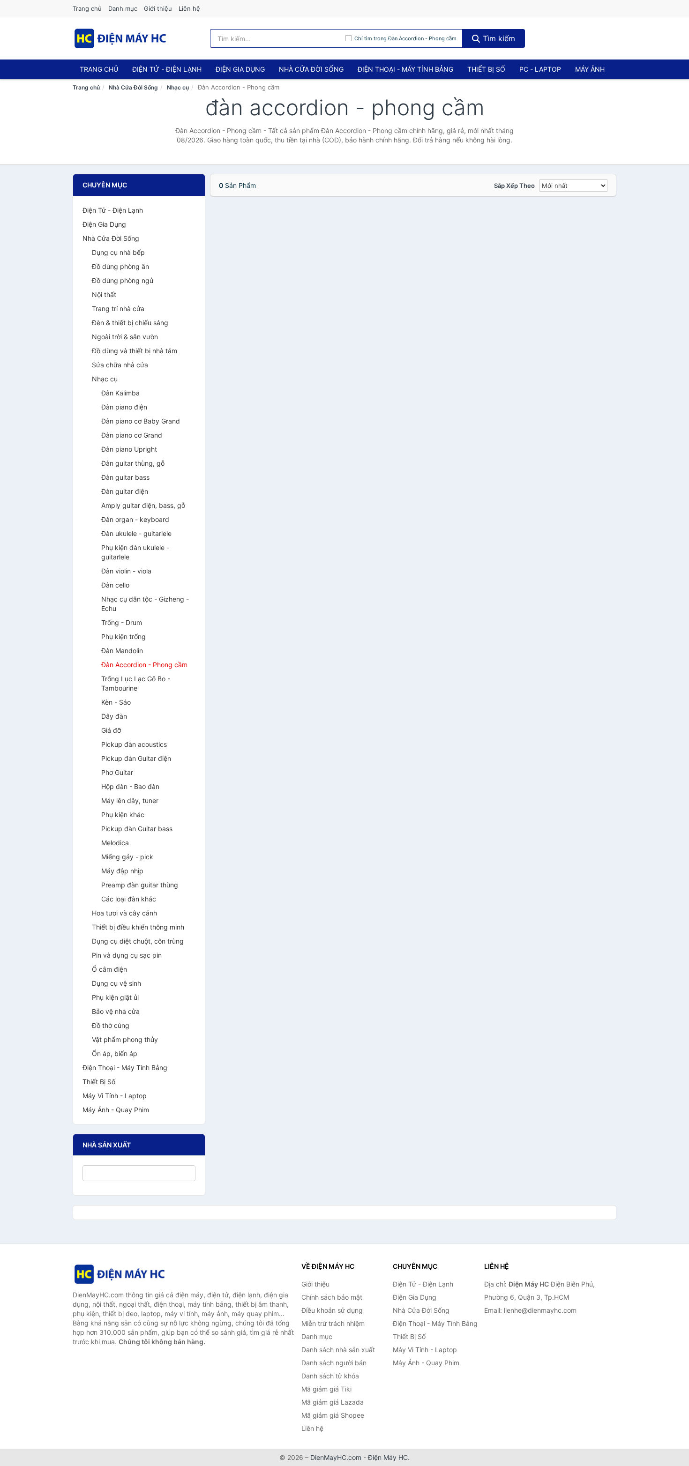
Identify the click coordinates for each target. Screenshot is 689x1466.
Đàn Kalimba (120, 393)
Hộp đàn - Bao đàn (130, 786)
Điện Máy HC (388, 1457)
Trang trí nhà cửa (118, 309)
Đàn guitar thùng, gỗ (133, 463)
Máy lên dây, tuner (129, 800)
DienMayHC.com (335, 1457)
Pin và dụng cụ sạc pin (127, 955)
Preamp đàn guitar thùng (139, 885)
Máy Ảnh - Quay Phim (115, 1110)
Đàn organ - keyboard (135, 519)
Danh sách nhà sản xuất (338, 1350)
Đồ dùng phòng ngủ (122, 280)
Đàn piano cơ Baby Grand (140, 421)
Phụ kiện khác (122, 815)
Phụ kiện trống (123, 636)
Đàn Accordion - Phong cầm (144, 665)
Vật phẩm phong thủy (125, 1039)
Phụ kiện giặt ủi (115, 997)
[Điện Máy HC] (119, 1274)
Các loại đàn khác (128, 899)
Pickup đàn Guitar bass (136, 829)
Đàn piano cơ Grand (131, 435)
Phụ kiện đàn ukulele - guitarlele (135, 552)
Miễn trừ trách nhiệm (333, 1323)
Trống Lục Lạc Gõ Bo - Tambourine (135, 683)
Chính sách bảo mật (331, 1297)
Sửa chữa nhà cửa (120, 365)
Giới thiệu (158, 8)
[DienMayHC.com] (120, 38)
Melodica (115, 843)
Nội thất (104, 294)
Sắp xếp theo (514, 185)
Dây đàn (114, 716)
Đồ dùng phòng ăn (120, 266)
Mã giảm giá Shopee (332, 1415)
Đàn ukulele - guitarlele (136, 533)
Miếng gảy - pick (127, 857)
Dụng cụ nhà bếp (118, 252)
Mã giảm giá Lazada (332, 1402)
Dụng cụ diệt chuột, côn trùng (138, 941)
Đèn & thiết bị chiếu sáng (130, 323)
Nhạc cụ (178, 87)
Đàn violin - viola (126, 571)
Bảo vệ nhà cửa (116, 1011)
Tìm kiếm (497, 38)
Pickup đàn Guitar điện (136, 758)
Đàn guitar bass (125, 477)
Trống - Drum (121, 622)
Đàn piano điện (124, 407)
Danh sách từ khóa (330, 1376)
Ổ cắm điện (109, 969)
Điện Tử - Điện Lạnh (167, 69)
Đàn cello (115, 585)
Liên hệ (189, 8)
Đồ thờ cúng (110, 1025)
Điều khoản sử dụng (332, 1310)
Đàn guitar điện (124, 491)
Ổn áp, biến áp (114, 1053)
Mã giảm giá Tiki (326, 1389)
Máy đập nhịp (122, 871)
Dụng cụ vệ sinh (116, 983)
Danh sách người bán (334, 1363)
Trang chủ (87, 8)
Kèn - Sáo (116, 702)
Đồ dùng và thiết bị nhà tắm (134, 351)
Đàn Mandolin (122, 651)
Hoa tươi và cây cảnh (124, 913)
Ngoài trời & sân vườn (125, 337)
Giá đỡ (111, 730)
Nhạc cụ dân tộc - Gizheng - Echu (145, 603)
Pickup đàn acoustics (134, 744)
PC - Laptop (540, 69)
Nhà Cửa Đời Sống (311, 69)
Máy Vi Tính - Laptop (114, 1096)
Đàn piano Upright (129, 449)
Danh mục (122, 8)
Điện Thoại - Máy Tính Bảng (405, 69)
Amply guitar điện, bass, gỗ (143, 505)
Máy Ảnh (590, 69)
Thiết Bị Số (486, 69)
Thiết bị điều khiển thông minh (138, 927)
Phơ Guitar (117, 772)
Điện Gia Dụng (240, 69)
